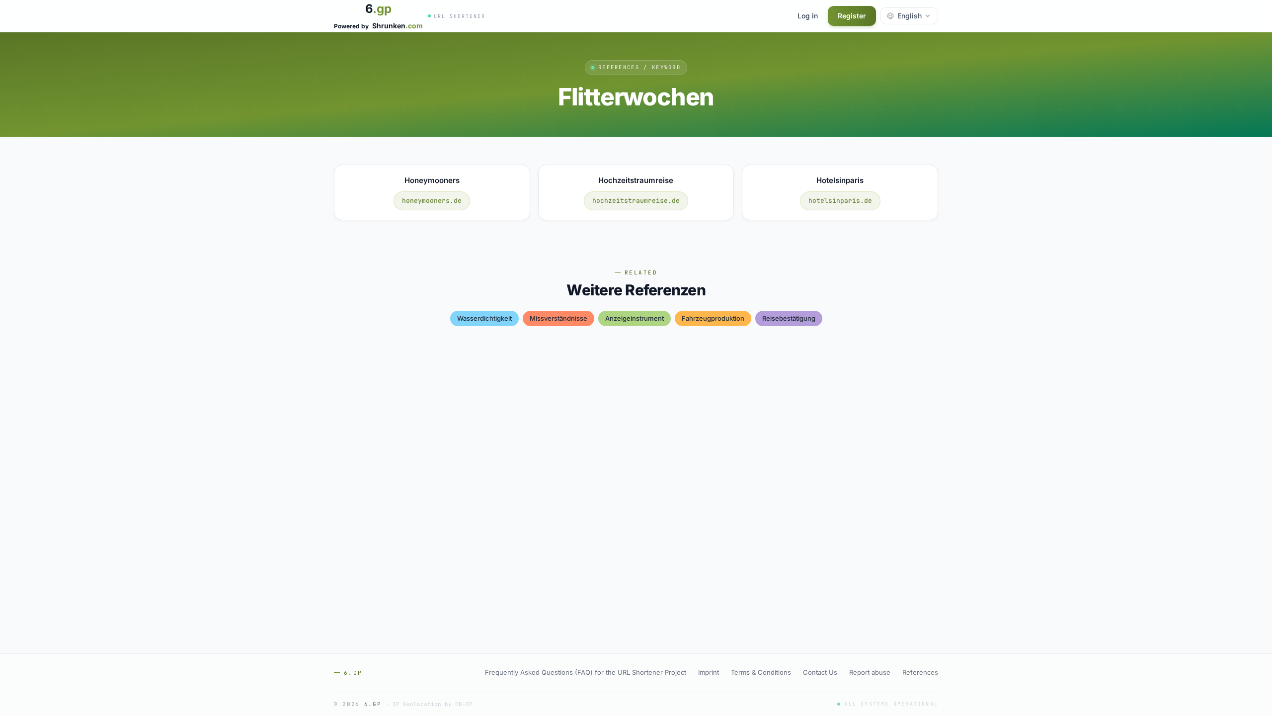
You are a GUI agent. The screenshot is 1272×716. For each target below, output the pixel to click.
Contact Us (820, 672)
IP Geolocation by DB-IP (433, 704)
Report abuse (869, 672)
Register (852, 15)
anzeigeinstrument (634, 318)
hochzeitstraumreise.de (636, 200)
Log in (807, 15)
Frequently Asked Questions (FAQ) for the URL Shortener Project (585, 672)
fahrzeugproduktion (713, 318)
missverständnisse (558, 318)
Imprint (708, 672)
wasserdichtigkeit (484, 318)
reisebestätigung (788, 318)
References (920, 672)
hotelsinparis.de (840, 200)
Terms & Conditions (761, 672)
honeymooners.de (432, 200)
